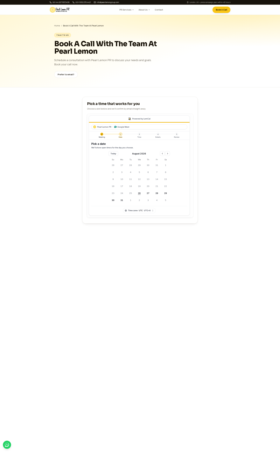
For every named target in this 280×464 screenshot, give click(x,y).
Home (57, 25)
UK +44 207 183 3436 (61, 2)
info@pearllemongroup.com (108, 2)
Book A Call (221, 9)
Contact (159, 9)
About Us (143, 9)
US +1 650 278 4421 (83, 2)
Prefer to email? (66, 74)
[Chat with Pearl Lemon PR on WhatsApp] (7, 445)
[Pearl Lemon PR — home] (60, 10)
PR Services (125, 9)
